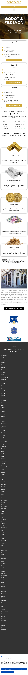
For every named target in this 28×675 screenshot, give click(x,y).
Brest (2, 456)
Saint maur (4, 369)
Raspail (3, 482)
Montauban (4, 580)
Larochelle (3, 383)
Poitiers (3, 421)
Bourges (3, 444)
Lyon (2, 530)
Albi (2, 545)
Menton (3, 616)
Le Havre (3, 400)
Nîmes (2, 405)
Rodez (2, 561)
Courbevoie (4, 414)
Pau (2, 403)
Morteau (3, 589)
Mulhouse (3, 548)
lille (2, 606)
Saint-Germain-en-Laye (3, 523)
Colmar (3, 463)
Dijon (2, 451)
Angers (3, 472)
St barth (3, 609)
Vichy (2, 538)
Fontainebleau (4, 611)
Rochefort (3, 379)
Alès (2, 419)
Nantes (3, 625)
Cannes (3, 489)
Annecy (3, 362)
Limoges (3, 393)
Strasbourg (4, 466)
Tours (2, 511)
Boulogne (3, 484)
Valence (3, 365)
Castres (3, 491)
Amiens (3, 411)
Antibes (3, 407)
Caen (2, 498)
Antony (3, 367)
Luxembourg (4, 377)
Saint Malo (4, 441)
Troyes (3, 474)
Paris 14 (3, 430)
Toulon (3, 543)
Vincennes (3, 446)
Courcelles (4, 527)
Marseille (3, 540)
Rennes (3, 386)
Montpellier (4, 355)
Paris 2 (3, 432)
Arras (2, 469)
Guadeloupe (4, 600)
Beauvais (3, 591)
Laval (2, 567)
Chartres (3, 593)
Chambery (3, 360)
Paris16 (3, 486)
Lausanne (3, 623)
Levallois (3, 477)
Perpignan (3, 423)
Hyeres (3, 416)
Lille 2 (2, 479)
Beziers (3, 458)
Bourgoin (3, 602)
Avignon (3, 437)
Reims (2, 388)
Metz (2, 374)
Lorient (3, 372)
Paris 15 (3, 435)
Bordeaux (3, 508)
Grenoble (3, 461)
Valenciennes (4, 449)
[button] (14, 10)
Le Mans (3, 390)
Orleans (3, 395)
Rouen (2, 494)
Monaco (3, 453)
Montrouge (4, 550)
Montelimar (4, 586)
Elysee (2, 357)
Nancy (2, 398)
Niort (2, 513)
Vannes (3, 614)
